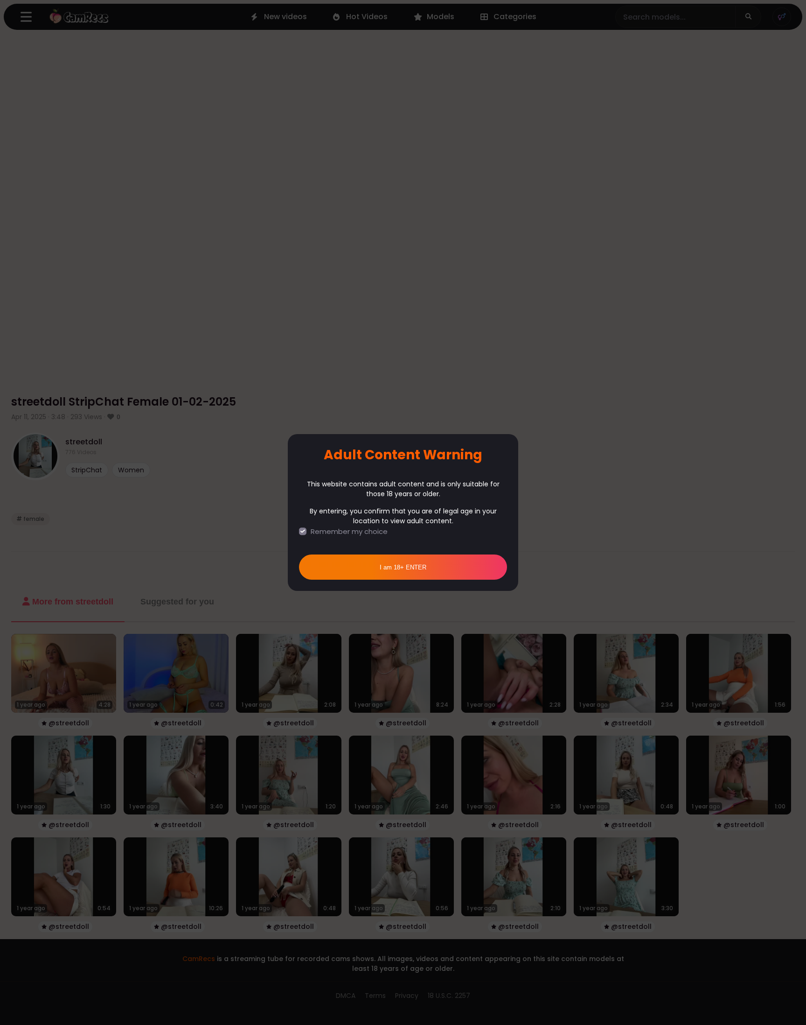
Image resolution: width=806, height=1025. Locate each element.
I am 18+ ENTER (403, 567)
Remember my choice (349, 531)
